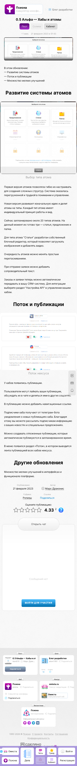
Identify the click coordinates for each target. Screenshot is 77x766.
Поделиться (47, 497)
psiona (15, 687)
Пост (24, 26)
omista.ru (54, 684)
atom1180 (53, 661)
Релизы (27, 497)
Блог (57, 654)
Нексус (57, 679)
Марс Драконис (54, 488)
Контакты (49, 734)
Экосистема (38, 706)
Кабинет (50, 26)
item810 (16, 661)
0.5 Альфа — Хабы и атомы (26, 658)
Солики (37, 26)
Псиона (16, 684)
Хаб (20, 679)
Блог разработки (62, 9)
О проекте (37, 734)
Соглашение (61, 734)
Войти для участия (38, 603)
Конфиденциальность (39, 738)
